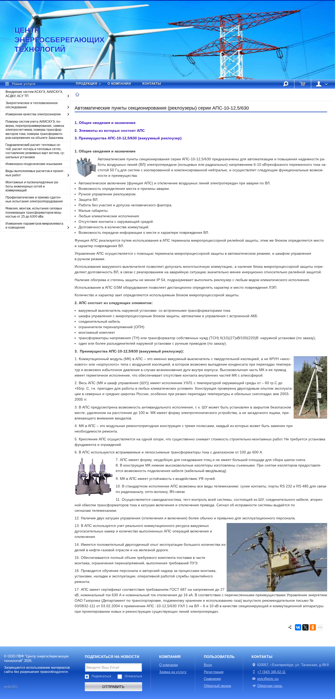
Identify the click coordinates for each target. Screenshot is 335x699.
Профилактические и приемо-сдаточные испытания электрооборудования (34, 199)
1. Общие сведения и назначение (105, 123)
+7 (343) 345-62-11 (271, 672)
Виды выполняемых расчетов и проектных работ (34, 173)
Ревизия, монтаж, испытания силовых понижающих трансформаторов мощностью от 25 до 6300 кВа (33, 212)
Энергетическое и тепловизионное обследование (31, 105)
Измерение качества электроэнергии (33, 114)
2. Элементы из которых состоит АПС (110, 130)
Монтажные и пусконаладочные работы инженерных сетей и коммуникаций (32, 186)
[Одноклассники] (313, 627)
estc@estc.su (267, 679)
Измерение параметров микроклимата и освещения (34, 226)
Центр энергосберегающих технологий (53, 39)
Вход (208, 665)
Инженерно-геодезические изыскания (33, 164)
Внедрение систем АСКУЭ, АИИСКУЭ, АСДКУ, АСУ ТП (34, 94)
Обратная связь (269, 686)
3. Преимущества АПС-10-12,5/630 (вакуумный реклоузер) (128, 138)
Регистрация (214, 672)
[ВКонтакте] (298, 627)
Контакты (151, 84)
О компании (119, 84)
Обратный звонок (217, 686)
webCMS (11, 687)
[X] (305, 627)
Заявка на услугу (173, 672)
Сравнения (212, 679)
